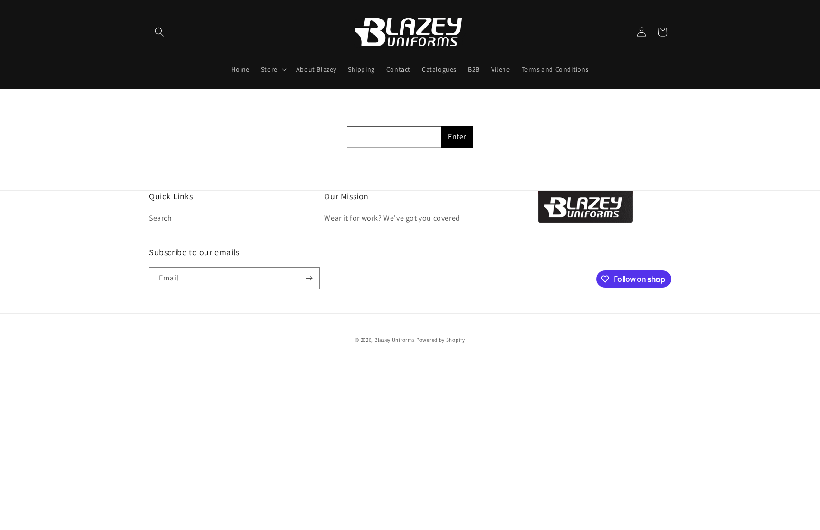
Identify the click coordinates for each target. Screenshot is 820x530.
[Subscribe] (308, 278)
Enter (457, 136)
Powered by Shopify (440, 339)
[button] (159, 31)
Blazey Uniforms (394, 339)
